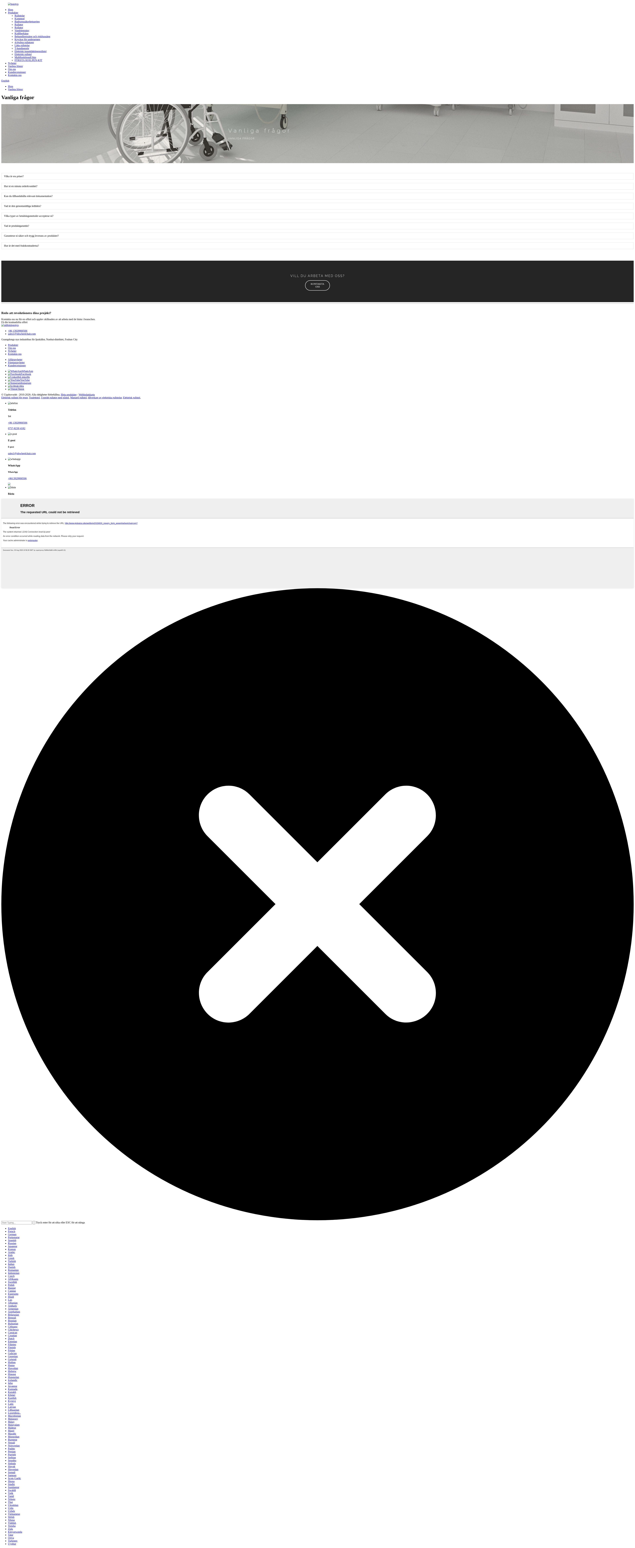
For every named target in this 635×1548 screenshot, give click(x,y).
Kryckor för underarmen (27, 39)
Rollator (19, 27)
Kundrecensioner (17, 72)
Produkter (13, 12)
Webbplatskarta (87, 394)
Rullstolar (20, 15)
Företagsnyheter (16, 362)
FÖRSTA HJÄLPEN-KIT (28, 60)
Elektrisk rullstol (23, 54)
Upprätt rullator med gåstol (55, 397)
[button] (317, 285)
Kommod (19, 18)
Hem (10, 9)
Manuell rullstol (78, 397)
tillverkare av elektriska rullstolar (105, 397)
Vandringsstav (22, 30)
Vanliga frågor (15, 66)
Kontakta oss (14, 75)
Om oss (12, 69)
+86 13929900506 (17, 330)
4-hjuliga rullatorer (24, 42)
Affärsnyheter (15, 359)
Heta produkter (69, 394)
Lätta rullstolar (22, 45)
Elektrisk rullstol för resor (14, 397)
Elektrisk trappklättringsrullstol (30, 51)
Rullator (19, 24)
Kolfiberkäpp (21, 33)
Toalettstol (34, 397)
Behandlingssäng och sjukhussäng (32, 36)
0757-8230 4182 (16, 428)
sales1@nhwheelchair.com (22, 333)
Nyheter (12, 63)
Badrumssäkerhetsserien (27, 21)
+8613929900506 (17, 478)
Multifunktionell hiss (25, 57)
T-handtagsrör (22, 48)
